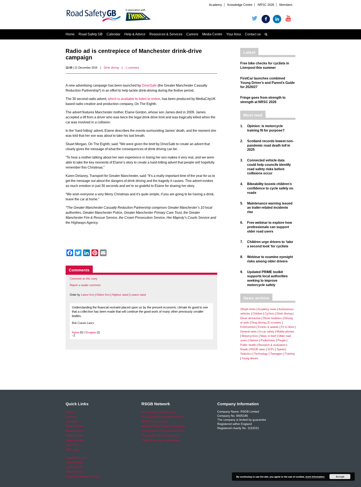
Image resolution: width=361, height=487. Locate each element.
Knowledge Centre (239, 4)
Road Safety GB (91, 34)
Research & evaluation (272, 344)
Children (257, 313)
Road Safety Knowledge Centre (162, 416)
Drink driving (111, 67)
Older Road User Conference (160, 440)
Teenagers (276, 353)
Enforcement (248, 327)
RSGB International (154, 421)
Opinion (253, 340)
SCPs (271, 349)
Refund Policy (75, 471)
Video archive (75, 440)
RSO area (72, 449)
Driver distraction (250, 318)
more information (315, 476)
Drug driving (258, 322)
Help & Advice (134, 34)
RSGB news (257, 349)
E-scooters (274, 322)
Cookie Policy (74, 467)
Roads (244, 349)
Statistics (246, 353)
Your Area (233, 34)
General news (248, 331)
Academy (215, 4)
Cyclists (270, 313)
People (281, 340)
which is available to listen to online (134, 99)
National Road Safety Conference (163, 426)
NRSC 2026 (266, 4)
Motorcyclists (250, 335)
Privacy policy (75, 462)
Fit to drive (287, 327)
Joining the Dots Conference (160, 435)
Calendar (113, 34)
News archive (74, 435)
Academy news (267, 309)
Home (70, 34)
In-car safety (266, 331)
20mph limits (248, 309)
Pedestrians (268, 340)
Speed (281, 349)
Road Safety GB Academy (158, 412)
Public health (248, 344)
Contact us (253, 34)
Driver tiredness (272, 318)
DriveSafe (149, 85)
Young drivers (250, 358)
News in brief (268, 335)
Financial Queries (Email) (82, 476)
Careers (192, 34)
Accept (340, 476)
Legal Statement (76, 457)
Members (285, 4)
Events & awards (268, 327)
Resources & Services (165, 34)
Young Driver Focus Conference (162, 430)
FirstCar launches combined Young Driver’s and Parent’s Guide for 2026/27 (267, 83)
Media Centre (212, 34)
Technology (261, 353)
